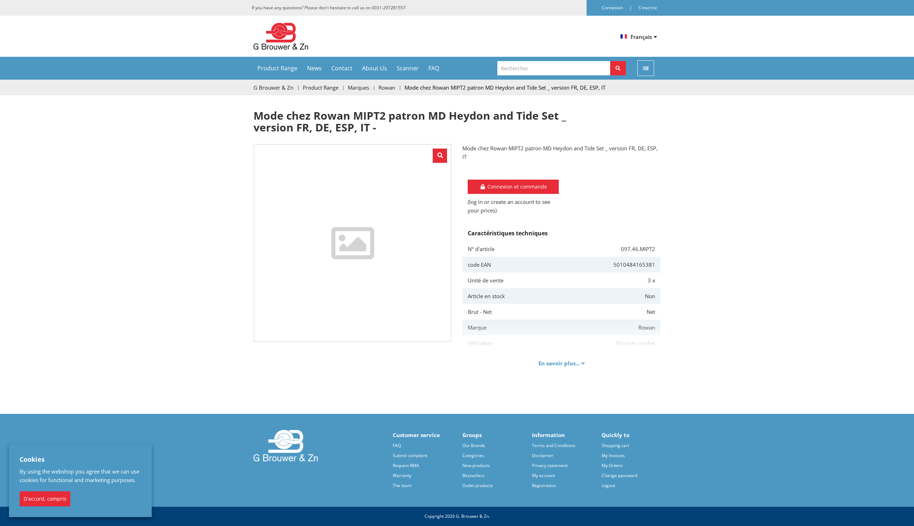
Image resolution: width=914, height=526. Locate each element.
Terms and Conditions (554, 445)
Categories (473, 455)
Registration (544, 485)
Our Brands (473, 445)
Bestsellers (473, 475)
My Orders (612, 465)
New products (476, 465)
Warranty (402, 475)
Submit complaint (410, 455)
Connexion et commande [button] (516, 186)
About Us (374, 68)
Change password (619, 475)
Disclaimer (542, 455)
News (314, 68)
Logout (608, 485)
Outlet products (477, 485)
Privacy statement (550, 465)
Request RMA (406, 465)
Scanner (408, 68)
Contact (341, 68)
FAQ (433, 68)
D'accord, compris (45, 498)
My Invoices (613, 455)
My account (543, 475)
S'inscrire (647, 8)
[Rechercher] (618, 68)
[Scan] (645, 68)
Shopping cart (615, 445)
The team (402, 485)
